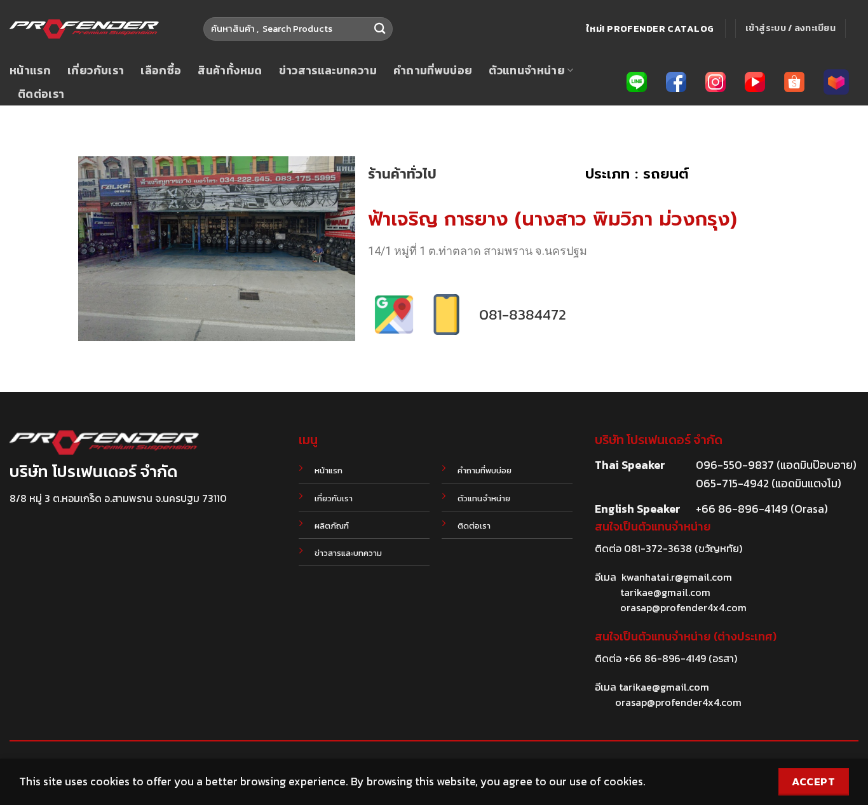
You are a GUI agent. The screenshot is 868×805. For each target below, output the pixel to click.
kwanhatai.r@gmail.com (676, 577)
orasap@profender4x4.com (683, 607)
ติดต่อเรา (41, 94)
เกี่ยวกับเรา (95, 70)
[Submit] (379, 29)
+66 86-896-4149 (665, 658)
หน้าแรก (30, 70)
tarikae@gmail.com (665, 592)
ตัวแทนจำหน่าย (527, 70)
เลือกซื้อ (160, 70)
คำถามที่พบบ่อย (433, 70)
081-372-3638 (658, 548)
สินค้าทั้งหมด (230, 70)
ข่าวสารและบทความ (328, 70)
